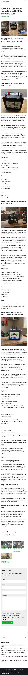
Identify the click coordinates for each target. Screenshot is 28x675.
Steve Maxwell (5, 16)
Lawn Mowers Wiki (9, 669)
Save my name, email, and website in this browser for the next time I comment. (12, 614)
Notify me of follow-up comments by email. (14, 617)
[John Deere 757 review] (6, 544)
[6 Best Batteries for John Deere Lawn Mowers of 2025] (18, 544)
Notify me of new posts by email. (11, 619)
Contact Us (10, 672)
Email (3, 584)
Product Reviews (5, 673)
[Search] (25, 637)
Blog (25, 672)
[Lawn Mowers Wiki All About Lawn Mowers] (5, 1)
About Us (3, 672)
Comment (5, 595)
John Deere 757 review (6, 548)
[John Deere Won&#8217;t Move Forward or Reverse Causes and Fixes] (6, 556)
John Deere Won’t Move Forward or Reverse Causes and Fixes (6, 561)
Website (4, 590)
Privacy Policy (18, 672)
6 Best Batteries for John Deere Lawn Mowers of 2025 (17, 550)
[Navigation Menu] (25, 2)
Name (4, 579)
